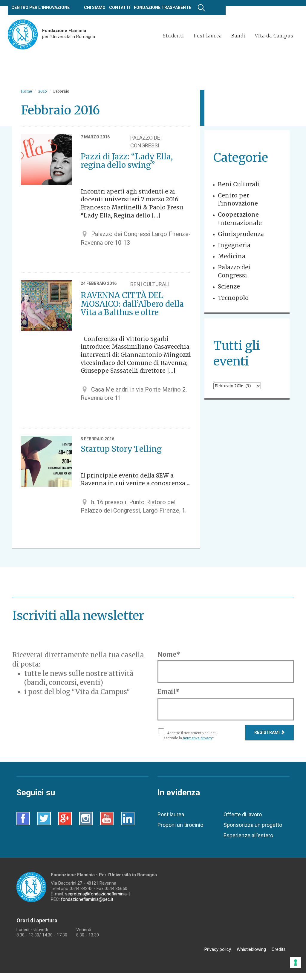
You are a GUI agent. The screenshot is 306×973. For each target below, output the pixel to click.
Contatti (119, 7)
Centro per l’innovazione (40, 7)
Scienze (229, 286)
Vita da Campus (274, 36)
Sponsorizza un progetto (253, 825)
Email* (168, 691)
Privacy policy (217, 949)
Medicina (231, 256)
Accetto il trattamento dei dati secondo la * (190, 735)
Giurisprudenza (241, 234)
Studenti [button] (173, 36)
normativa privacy (197, 738)
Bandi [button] (238, 36)
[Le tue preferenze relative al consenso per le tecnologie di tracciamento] (295, 962)
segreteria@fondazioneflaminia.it (97, 894)
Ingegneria (234, 245)
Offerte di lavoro (243, 814)
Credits (279, 949)
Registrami (267, 732)
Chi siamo (94, 7)
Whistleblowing (251, 949)
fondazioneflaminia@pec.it (87, 899)
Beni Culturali (238, 184)
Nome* (168, 654)
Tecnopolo (233, 297)
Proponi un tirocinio (180, 825)
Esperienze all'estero (248, 835)
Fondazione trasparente (162, 7)
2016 (42, 91)
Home (26, 91)
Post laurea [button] (208, 36)
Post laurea (170, 814)
